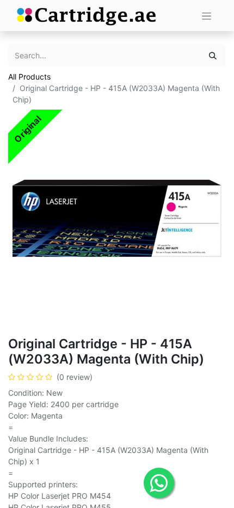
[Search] (213, 55)
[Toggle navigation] (206, 15)
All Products (29, 76)
